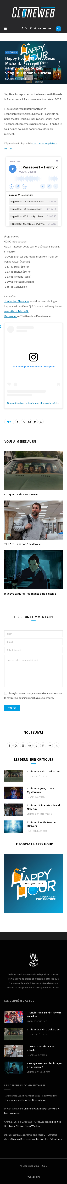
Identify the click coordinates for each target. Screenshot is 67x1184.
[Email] (59, 70)
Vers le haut (34, 1176)
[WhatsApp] (59, 78)
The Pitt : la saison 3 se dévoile (22, 544)
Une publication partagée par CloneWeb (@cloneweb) (36, 403)
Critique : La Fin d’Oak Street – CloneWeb (24, 1121)
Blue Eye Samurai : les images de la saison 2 (30, 593)
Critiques (11, 52)
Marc (13, 79)
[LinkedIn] (59, 74)
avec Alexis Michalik (16, 311)
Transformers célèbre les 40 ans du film (25, 1099)
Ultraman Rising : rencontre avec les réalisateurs (36, 1138)
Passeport (10, 316)
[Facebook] (59, 63)
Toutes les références (16, 301)
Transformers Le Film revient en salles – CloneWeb (28, 1095)
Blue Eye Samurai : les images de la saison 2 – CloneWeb (30, 1134)
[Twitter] (59, 66)
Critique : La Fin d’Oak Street (21, 494)
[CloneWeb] (33, 12)
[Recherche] (58, 28)
